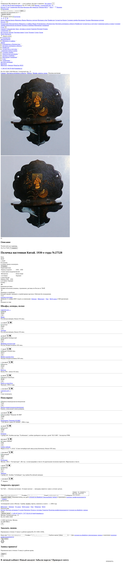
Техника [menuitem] (88, 20)
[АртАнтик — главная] (5, 9)
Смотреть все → (6, 310)
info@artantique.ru (16, 5)
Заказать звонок (5, 14)
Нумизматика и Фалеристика (46, 24)
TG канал (18, 507)
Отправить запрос (6, 497)
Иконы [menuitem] (24, 20)
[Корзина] (7, 18)
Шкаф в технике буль (7, 357)
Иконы (34, 24)
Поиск (3, 34)
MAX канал (53, 299)
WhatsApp (35, 7)
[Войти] (3, 18)
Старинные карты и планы (106, 24)
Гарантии (34, 29)
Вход (51, 7)
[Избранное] (54, 7)
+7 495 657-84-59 (6, 5)
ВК (31, 7)
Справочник (14, 7)
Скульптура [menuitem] (58, 20)
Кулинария (4, 460)
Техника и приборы (28, 25)
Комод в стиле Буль (7, 383)
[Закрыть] (53, 4)
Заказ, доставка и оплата (23, 29)
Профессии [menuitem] (51, 20)
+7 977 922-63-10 (27, 513)
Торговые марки (19, 32)
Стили (26, 32)
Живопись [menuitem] (18, 20)
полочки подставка (7, 297)
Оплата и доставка (36, 510)
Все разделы (4, 32)
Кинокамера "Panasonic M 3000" (11, 420)
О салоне (21, 510)
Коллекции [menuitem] (81, 20)
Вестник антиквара (7, 62)
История (39, 29)
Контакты (27, 7)
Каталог (3, 7)
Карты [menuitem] (65, 20)
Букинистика (5, 24)
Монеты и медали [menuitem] (31, 20)
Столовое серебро (7, 52)
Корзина (59, 7)
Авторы (11, 32)
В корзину (4, 266)
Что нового (48, 3)
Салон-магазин (10, 29)
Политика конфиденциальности (58, 510)
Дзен (47, 299)
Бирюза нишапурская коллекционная (12, 407)
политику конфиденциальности (76, 497)
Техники (31, 32)
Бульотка (3, 433)
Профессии (78, 24)
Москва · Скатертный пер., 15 (44, 5)
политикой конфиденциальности (47, 561)
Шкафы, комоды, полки (40, 73)
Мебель (29, 73)
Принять (109, 561)
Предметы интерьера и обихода (65, 24)
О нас (8, 7)
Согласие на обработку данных (78, 510)
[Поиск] (1, 18)
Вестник (20, 7)
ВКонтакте (4, 65)
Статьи (36, 32)
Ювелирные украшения (41, 25)
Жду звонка (4, 538)
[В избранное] (2, 315)
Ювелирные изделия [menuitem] (97, 20)
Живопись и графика (25, 24)
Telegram (41, 7)
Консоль (3, 370)
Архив (41, 32)
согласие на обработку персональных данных (43, 497)
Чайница (3, 473)
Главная (3, 29)
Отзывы (45, 29)
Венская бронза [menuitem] (10, 20)
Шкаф (2, 317)
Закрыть (3, 553)
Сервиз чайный (5, 447)
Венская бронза (14, 24)
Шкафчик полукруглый (8, 343)
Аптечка (3, 330)
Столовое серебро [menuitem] (72, 20)
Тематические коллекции (13, 25)
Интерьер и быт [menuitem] (42, 20)
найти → (22, 10)
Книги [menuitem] (3, 20)
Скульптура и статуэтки (89, 24)
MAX (46, 7)
